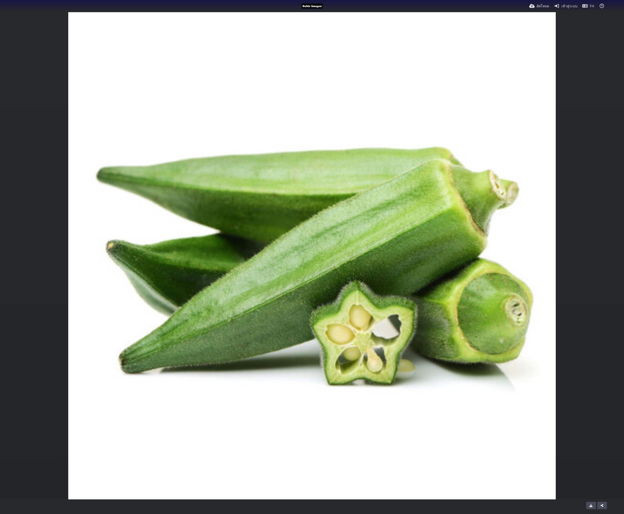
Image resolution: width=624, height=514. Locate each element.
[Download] (591, 505)
